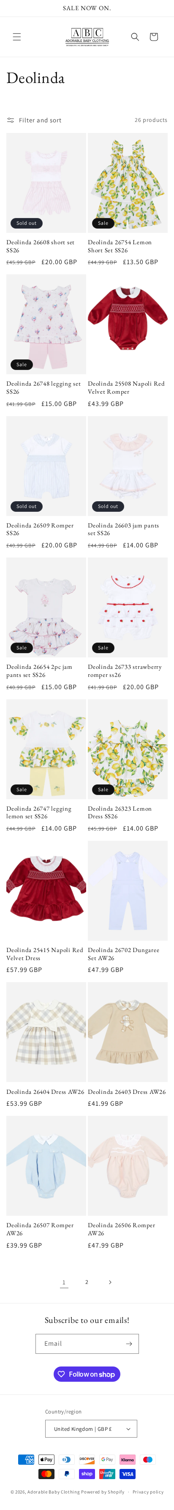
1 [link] (64, 1282)
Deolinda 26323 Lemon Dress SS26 (120, 812)
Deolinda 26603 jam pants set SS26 (123, 529)
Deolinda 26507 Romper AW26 (40, 1229)
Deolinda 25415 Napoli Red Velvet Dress (45, 954)
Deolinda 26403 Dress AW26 (127, 1092)
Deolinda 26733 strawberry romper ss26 (125, 671)
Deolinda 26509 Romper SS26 (40, 529)
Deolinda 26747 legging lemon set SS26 (39, 812)
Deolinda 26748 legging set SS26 (43, 387)
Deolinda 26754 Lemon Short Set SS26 (120, 246)
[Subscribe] (129, 1344)
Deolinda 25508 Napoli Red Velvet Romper (126, 387)
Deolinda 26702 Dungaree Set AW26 (123, 954)
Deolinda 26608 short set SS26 (40, 246)
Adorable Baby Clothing (53, 1492)
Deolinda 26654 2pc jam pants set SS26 (39, 671)
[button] (17, 37)
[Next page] (110, 1282)
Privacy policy (148, 1492)
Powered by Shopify (103, 1492)
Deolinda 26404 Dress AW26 (45, 1092)
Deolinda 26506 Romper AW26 (121, 1229)
